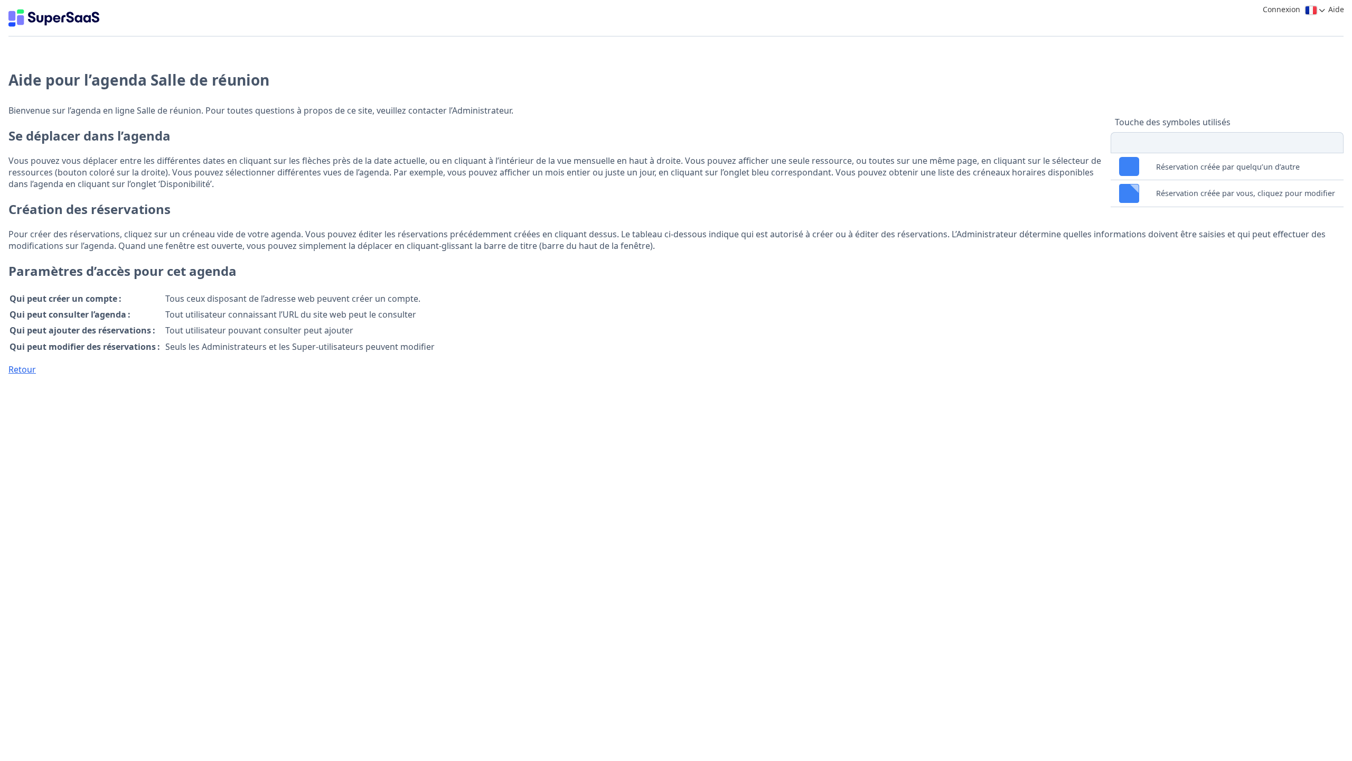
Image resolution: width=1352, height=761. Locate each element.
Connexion (1281, 9)
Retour (22, 369)
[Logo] (53, 17)
